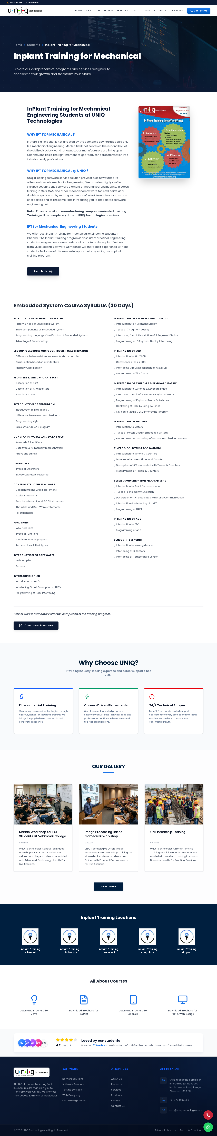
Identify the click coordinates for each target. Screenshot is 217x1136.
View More (109, 886)
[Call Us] (208, 1115)
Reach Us (40, 271)
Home (78, 10)
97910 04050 (32, 2)
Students (160, 10)
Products (104, 10)
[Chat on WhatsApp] (208, 1127)
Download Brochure (38, 625)
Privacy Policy (163, 1130)
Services (122, 10)
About (90, 10)
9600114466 (16, 2)
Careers (177, 10)
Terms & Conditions (191, 1130)
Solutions (141, 10)
